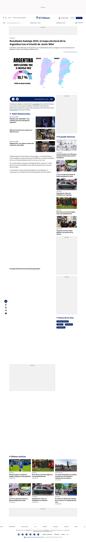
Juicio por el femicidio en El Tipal (7, 23)
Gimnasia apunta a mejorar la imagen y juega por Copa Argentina (20, 475)
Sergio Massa (13, 110)
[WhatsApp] (34, 534)
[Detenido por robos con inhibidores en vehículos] (66, 184)
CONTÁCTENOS (56, 534)
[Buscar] (6, 17)
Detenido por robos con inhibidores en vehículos (64, 194)
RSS (67, 534)
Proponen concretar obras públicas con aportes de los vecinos (64, 232)
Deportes (58, 210)
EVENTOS (76, 526)
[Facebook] (30, 534)
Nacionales (12, 38)
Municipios (59, 228)
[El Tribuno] (43, 18)
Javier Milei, (36, 104)
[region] (43, 30)
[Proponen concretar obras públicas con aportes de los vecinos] (66, 222)
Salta (36, 156)
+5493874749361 (80, 22)
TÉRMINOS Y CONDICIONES (47, 534)
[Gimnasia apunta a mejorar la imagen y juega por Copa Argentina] (20, 465)
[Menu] (3, 17)
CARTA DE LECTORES (24, 526)
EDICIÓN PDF (66, 526)
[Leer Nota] (13, 99)
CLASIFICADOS (55, 526)
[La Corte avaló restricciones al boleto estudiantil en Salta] (66, 165)
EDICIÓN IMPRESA (12, 526)
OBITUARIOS (45, 526)
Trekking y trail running (20, 23)
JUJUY (35, 526)
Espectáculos (58, 472)
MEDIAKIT (63, 534)
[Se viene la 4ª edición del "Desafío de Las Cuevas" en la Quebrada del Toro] (66, 489)
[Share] (5, 301)
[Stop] (17, 99)
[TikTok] (23, 534)
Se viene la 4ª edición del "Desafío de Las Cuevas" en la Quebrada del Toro (65, 500)
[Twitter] (26, 534)
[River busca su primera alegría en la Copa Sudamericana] (66, 203)
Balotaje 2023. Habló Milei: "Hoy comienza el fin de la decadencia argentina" (19, 120)
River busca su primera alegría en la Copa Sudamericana (65, 213)
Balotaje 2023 (14, 117)
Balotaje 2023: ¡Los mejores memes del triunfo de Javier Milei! (22, 144)
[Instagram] (38, 534)
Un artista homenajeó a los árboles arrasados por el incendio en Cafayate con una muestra (66, 476)
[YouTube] (19, 534)
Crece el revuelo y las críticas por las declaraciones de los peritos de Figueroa (66, 155)
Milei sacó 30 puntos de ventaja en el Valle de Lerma (21, 131)
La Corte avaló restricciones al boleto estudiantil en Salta (65, 175)
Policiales (59, 152)
